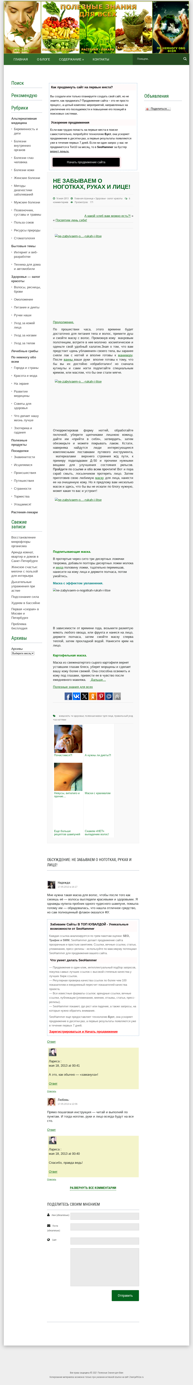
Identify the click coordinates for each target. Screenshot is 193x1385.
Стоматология (24, 238)
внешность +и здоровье (71, 715)
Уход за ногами (25, 335)
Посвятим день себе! (71, 220)
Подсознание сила (25, 597)
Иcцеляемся (23, 465)
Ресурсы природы (27, 230)
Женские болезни (27, 178)
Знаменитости (24, 457)
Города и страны (26, 368)
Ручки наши (22, 315)
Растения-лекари (24, 512)
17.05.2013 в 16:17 (67, 887)
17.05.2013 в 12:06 (67, 1104)
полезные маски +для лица (99, 715)
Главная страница (83, 198)
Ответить (51, 1091)
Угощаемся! (22, 504)
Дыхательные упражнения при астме (23, 586)
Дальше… (98, 680)
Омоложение (23, 299)
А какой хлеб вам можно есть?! (107, 216)
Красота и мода (25, 376)
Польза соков (24, 222)
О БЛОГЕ (43, 59)
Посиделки (19, 451)
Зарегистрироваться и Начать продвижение (83, 1031)
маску (99, 478)
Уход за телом (24, 343)
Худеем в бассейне (25, 603)
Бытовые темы (23, 246)
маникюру (125, 355)
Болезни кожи (24, 170)
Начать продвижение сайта (86, 162)
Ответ (51, 1042)
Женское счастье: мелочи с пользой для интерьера (24, 571)
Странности (22, 488)
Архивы (17, 649)
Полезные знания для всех (73, 687)
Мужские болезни (27, 202)
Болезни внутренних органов (22, 146)
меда (59, 567)
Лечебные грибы (24, 351)
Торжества (21, 496)
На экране (21, 383)
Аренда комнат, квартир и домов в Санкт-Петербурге (24, 557)
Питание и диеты (26, 307)
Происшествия (25, 473)
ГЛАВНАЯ (21, 59)
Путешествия (24, 481)
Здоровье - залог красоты (109, 198)
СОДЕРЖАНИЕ (71, 59)
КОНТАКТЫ (101, 59)
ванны (69, 359)
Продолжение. (63, 322)
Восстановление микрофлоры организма (23, 542)
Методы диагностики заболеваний (23, 190)
